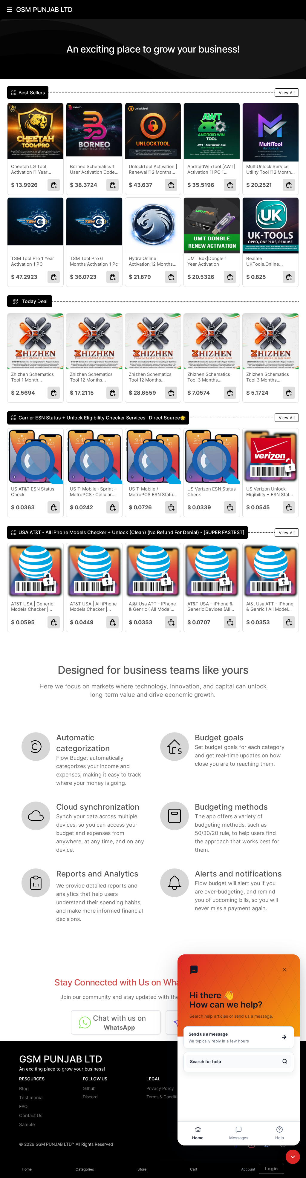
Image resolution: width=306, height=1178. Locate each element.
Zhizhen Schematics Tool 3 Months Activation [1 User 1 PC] (267, 377)
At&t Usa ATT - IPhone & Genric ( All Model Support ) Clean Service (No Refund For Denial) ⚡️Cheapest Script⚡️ (152, 607)
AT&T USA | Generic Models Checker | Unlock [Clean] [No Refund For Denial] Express (32, 607)
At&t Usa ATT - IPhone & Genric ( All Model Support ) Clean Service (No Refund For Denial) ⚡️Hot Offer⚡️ (269, 607)
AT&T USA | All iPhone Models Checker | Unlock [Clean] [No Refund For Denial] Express (93, 607)
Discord (90, 1096)
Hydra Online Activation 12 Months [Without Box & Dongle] (151, 261)
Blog (24, 1088)
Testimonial (31, 1097)
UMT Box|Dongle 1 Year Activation (207, 261)
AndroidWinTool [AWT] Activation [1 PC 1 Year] (211, 169)
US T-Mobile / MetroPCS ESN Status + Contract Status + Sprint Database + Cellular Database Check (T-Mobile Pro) (152, 492)
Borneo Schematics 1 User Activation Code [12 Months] (92, 169)
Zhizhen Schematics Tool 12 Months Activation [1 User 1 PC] (91, 377)
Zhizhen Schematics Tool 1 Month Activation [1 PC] (32, 377)
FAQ (23, 1106)
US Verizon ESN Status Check (211, 491)
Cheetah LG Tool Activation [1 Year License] (29, 169)
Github (89, 1088)
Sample (27, 1124)
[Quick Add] (54, 185)
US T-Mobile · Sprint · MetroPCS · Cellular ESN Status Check (92, 492)
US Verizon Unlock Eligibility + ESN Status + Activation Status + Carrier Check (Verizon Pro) (270, 492)
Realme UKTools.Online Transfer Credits (263, 261)
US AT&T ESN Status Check (32, 491)
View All (287, 92)
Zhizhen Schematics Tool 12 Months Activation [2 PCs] (150, 377)
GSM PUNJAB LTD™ (55, 1144)
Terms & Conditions (165, 1096)
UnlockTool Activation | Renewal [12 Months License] (153, 169)
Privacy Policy (160, 1088)
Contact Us (30, 1115)
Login (271, 1168)
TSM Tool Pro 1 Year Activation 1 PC (32, 261)
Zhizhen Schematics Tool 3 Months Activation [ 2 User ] (208, 377)
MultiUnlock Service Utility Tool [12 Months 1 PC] (269, 169)
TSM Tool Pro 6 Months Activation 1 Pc (94, 261)
